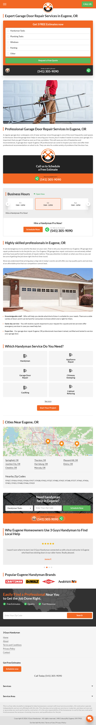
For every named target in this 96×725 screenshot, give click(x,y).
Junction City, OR (12, 464)
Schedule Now (33, 229)
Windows (14, 42)
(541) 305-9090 (50, 179)
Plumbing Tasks (16, 36)
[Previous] (8, 204)
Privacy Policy (9, 648)
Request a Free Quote (48, 60)
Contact (6, 652)
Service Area (9, 696)
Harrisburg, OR (41, 464)
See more (48, 401)
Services (7, 686)
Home (5, 637)
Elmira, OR (68, 464)
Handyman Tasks (17, 30)
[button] (48, 441)
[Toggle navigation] (5, 4)
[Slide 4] (51, 567)
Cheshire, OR (11, 467)
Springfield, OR (11, 460)
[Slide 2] (47, 567)
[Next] (88, 204)
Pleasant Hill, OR (70, 460)
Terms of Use (50, 723)
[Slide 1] (44, 567)
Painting (13, 48)
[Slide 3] (49, 567)
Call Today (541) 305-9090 (48, 675)
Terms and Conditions (12, 645)
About (5, 641)
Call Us (87, 4)
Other (13, 53)
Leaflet (90, 455)
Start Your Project (48, 408)
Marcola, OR (39, 467)
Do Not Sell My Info (37, 723)
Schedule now (12, 669)
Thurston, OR (40, 460)
